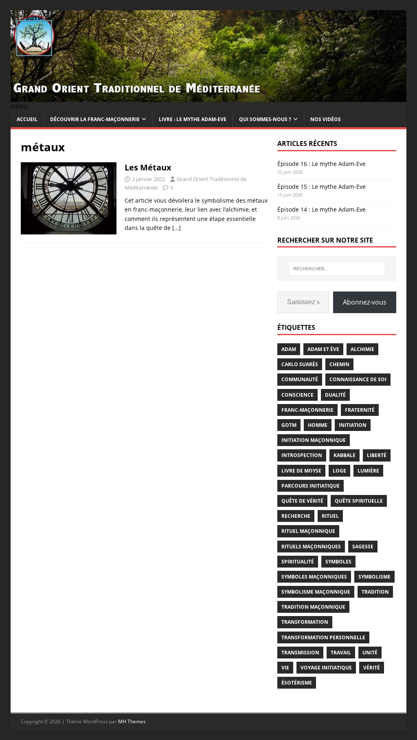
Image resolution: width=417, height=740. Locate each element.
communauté (299, 379)
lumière (368, 470)
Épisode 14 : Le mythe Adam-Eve (321, 209)
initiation (353, 425)
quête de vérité (302, 500)
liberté (376, 455)
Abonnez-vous (364, 302)
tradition (375, 591)
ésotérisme (296, 682)
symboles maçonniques (314, 576)
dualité (335, 394)
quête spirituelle (359, 500)
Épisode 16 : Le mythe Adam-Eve (321, 164)
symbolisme (374, 576)
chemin (339, 364)
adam (288, 349)
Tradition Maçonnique (313, 606)
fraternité (360, 409)
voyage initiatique (326, 667)
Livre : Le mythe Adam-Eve (192, 119)
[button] (19, 106)
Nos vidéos (325, 119)
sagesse (362, 546)
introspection (301, 455)
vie (285, 667)
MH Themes (132, 721)
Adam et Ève (323, 349)
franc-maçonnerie (307, 409)
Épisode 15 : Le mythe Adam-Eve (321, 186)
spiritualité (297, 561)
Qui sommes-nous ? (265, 119)
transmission (300, 652)
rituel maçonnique (308, 531)
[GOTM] (209, 97)
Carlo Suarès (299, 364)
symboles (338, 561)
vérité (371, 667)
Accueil (27, 119)
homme (317, 425)
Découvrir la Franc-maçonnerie (95, 119)
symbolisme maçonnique (315, 591)
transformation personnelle (323, 637)
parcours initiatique (310, 485)
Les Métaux (148, 167)
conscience (297, 394)
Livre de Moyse (301, 470)
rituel (330, 515)
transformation (304, 622)
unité (369, 652)
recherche (295, 515)
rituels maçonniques (311, 546)
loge (339, 470)
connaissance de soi (357, 379)
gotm (288, 425)
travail (341, 652)
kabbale (345, 455)
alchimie (362, 349)
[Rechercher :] (337, 269)
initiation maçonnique (313, 440)
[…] (176, 228)
